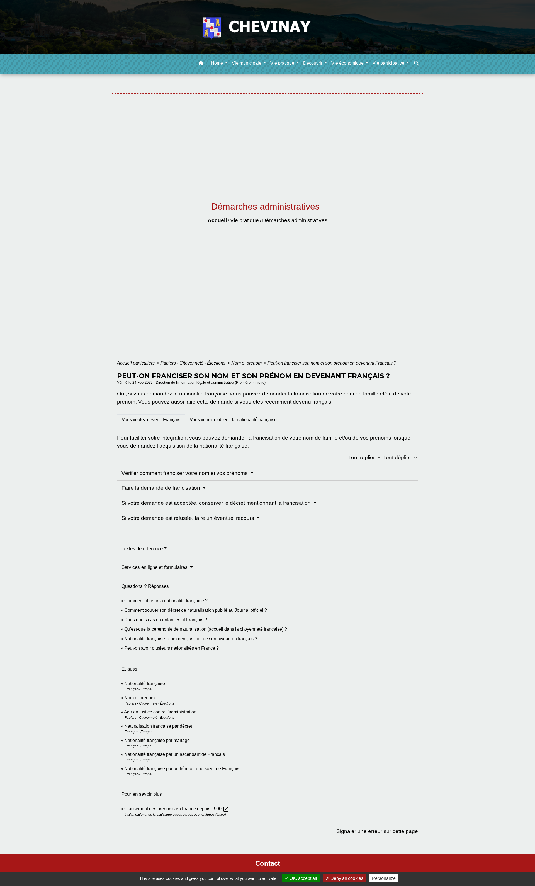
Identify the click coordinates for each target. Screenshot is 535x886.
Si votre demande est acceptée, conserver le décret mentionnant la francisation (216, 503)
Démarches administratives (294, 220)
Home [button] (217, 62)
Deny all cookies (346, 878)
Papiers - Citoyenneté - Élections (193, 363)
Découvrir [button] (313, 62)
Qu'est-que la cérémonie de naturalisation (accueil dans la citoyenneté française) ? (205, 629)
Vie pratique (244, 220)
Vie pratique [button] (282, 62)
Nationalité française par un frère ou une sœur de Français (181, 768)
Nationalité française (144, 683)
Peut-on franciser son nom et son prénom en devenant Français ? (332, 363)
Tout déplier (400, 457)
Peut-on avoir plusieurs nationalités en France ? (171, 648)
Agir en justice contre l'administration (160, 712)
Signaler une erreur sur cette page (377, 831)
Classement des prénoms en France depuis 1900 (176, 808)
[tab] (151, 419)
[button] (201, 64)
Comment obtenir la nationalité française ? (166, 600)
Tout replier (365, 457)
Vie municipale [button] (247, 62)
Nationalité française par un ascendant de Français (174, 754)
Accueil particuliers (136, 363)
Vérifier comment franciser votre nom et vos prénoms (185, 473)
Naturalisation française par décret (158, 726)
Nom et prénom (247, 363)
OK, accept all (302, 878)
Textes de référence (142, 548)
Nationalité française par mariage (157, 740)
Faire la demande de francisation (161, 488)
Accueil (217, 220)
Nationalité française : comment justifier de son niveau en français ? (190, 638)
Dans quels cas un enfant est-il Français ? (165, 619)
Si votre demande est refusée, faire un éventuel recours (188, 518)
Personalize (384, 878)
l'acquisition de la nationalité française (202, 446)
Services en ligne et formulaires (155, 567)
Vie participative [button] (389, 62)
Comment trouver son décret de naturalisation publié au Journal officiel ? (195, 610)
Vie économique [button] (348, 62)
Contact (267, 863)
